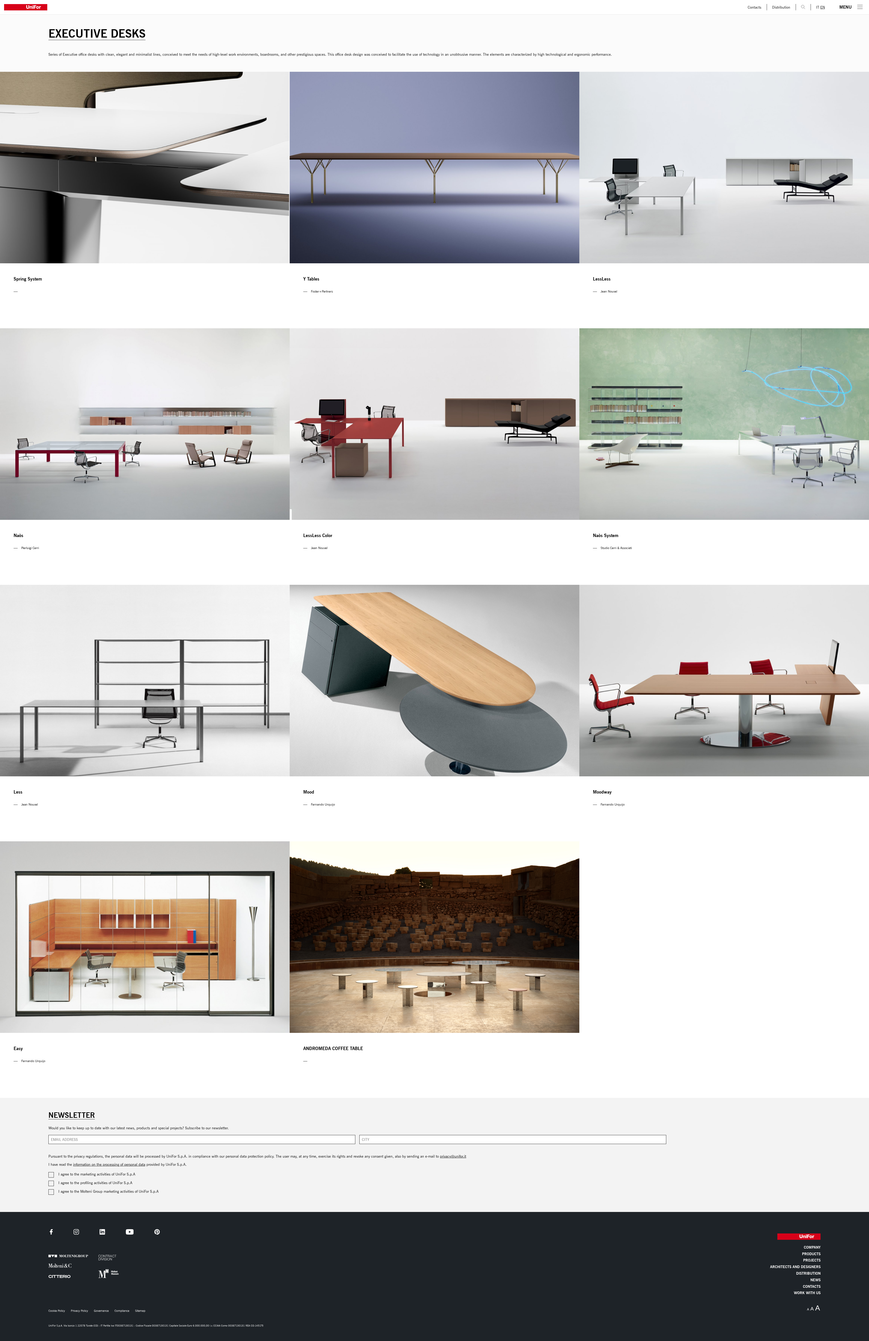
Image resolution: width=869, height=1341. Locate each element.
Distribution (781, 7)
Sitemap (140, 1310)
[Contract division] (110, 1257)
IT (817, 7)
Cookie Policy (56, 1310)
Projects (812, 1260)
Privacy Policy (79, 1310)
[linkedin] (102, 1232)
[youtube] (130, 1232)
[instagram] (76, 1232)
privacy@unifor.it (453, 1156)
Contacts (754, 7)
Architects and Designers (795, 1267)
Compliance (122, 1310)
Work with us (807, 1293)
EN (822, 7)
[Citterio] (60, 1276)
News (815, 1280)
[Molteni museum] (110, 1273)
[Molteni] (60, 1266)
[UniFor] (371, 7)
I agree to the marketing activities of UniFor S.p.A (96, 1174)
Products (811, 1254)
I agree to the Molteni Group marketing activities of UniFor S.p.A (108, 1191)
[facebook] (51, 1232)
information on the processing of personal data (109, 1164)
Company (812, 1247)
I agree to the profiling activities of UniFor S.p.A (95, 1183)
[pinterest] (157, 1232)
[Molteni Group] (60, 1256)
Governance (101, 1310)
